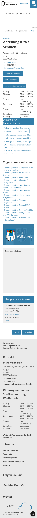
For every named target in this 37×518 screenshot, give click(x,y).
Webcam (6, 465)
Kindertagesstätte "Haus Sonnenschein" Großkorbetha (16, 186)
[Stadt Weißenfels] (18, 373)
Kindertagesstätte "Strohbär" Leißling (19, 210)
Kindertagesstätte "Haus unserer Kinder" (16, 191)
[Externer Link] (5, 480)
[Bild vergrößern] (18, 234)
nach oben (28, 332)
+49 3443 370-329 (10, 62)
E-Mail (7, 320)
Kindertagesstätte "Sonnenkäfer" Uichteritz (16, 206)
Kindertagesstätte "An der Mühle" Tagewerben (17, 174)
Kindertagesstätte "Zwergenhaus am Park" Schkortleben (18, 169)
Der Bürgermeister (11, 450)
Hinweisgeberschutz (11, 346)
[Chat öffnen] (32, 513)
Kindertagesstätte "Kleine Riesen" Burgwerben (17, 196)
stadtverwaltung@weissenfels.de (17, 384)
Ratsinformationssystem (13, 461)
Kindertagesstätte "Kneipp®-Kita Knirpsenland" (16, 218)
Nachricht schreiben (13, 73)
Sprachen (24, 4)
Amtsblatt (7, 454)
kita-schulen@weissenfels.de (15, 68)
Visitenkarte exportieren (15, 86)
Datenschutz (8, 343)
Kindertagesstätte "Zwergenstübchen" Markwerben (16, 213)
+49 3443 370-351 (12, 314)
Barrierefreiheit (9, 348)
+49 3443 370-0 (9, 378)
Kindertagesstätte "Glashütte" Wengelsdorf (15, 181)
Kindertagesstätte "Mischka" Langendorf (14, 201)
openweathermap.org (15, 512)
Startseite (9, 31)
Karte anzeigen (11, 79)
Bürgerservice (22, 31)
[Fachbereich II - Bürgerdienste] (18, 313)
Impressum (22, 348)
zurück (16, 332)
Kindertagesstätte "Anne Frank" (16, 178)
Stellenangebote (10, 458)
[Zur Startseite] (8, 4)
